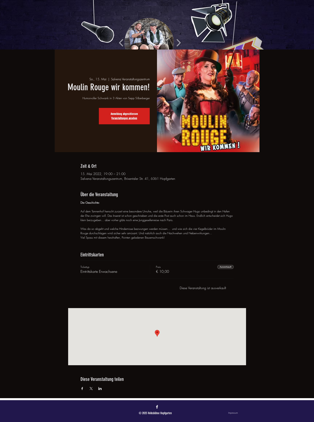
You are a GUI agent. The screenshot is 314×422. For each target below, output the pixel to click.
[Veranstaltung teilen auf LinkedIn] (100, 388)
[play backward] (121, 43)
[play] (258, 3)
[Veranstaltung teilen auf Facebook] (82, 388)
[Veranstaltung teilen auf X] (91, 388)
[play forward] (178, 43)
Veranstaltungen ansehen (124, 118)
